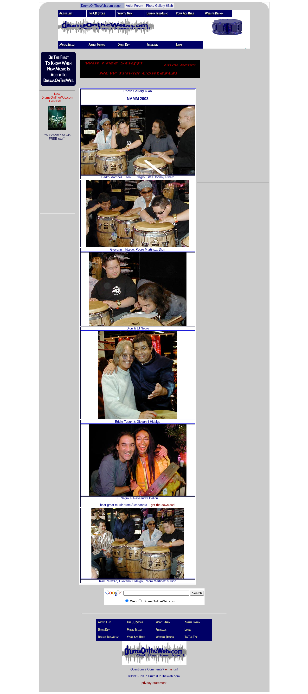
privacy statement (154, 683)
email (169, 669)
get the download (162, 505)
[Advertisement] (57, 178)
